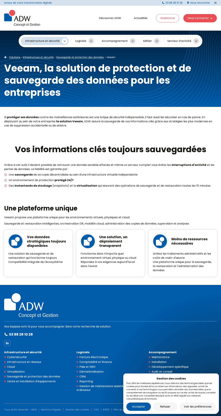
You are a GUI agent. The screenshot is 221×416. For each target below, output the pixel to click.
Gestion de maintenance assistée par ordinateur (103, 388)
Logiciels (82, 352)
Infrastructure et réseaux (24, 362)
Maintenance (161, 357)
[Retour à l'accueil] (22, 18)
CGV (96, 409)
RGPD (106, 409)
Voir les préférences (198, 407)
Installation (159, 362)
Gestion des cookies (77, 409)
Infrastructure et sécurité (23, 352)
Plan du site (120, 409)
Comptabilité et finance (95, 362)
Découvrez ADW (110, 18)
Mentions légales (51, 409)
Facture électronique (93, 357)
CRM (82, 376)
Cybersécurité (17, 357)
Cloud (11, 367)
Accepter (138, 407)
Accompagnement (163, 352)
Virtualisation (16, 372)
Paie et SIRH (87, 367)
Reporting (86, 381)
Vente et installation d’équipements (31, 381)
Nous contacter (198, 18)
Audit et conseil (162, 372)
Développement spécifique (170, 367)
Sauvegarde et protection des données (33, 376)
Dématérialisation (91, 372)
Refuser (165, 407)
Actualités (140, 18)
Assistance (167, 18)
